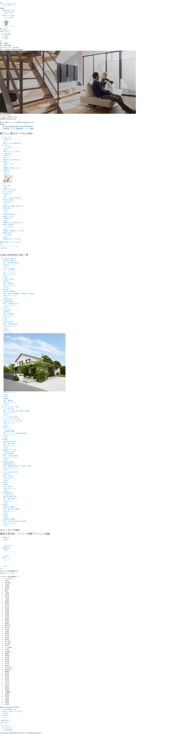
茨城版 (6, 38)
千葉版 (6, 36)
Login (5, 730)
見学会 (6, 713)
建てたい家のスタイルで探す (13, 711)
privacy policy (8, 728)
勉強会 (6, 715)
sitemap (6, 726)
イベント (6, 717)
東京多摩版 (7, 34)
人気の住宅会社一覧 (10, 709)
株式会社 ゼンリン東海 (7, 573)
